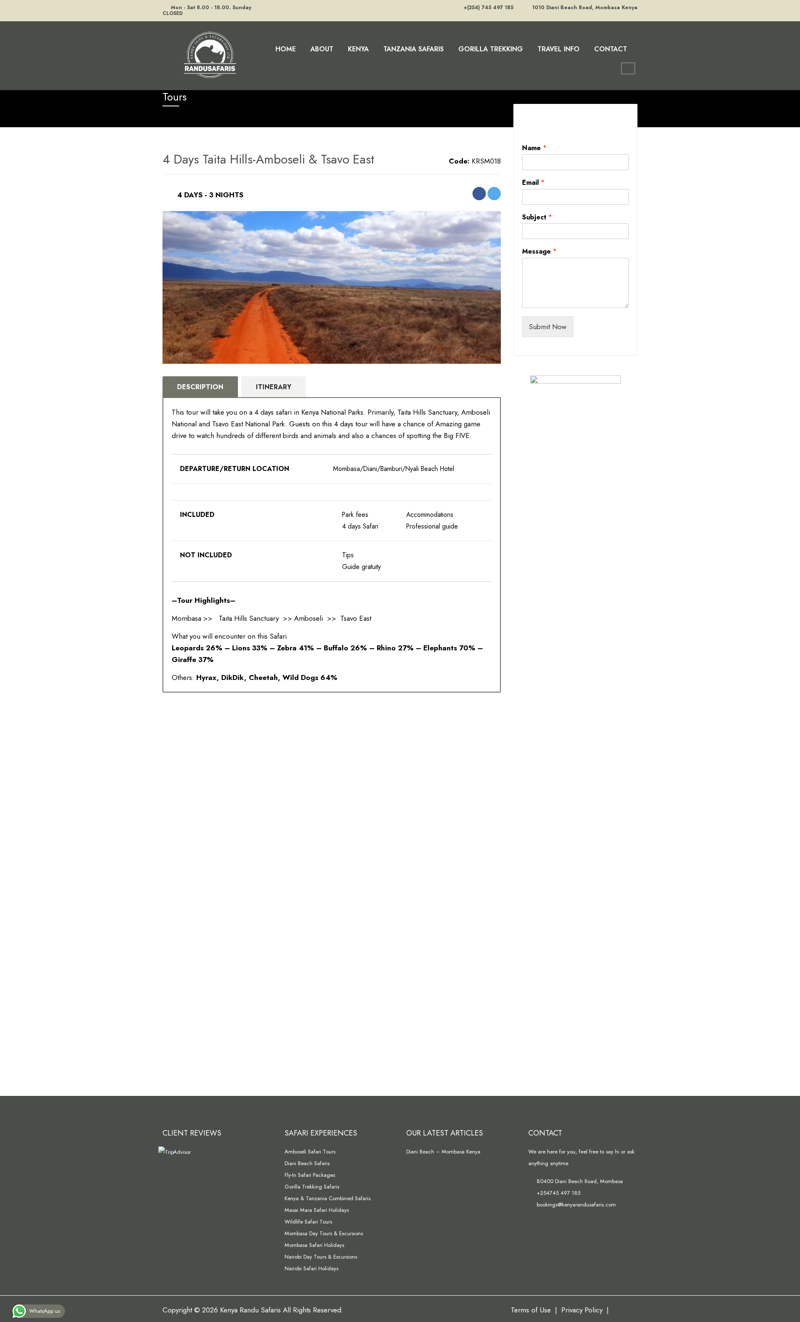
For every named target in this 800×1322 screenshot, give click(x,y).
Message (539, 251)
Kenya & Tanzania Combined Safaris (327, 1198)
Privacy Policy (581, 1310)
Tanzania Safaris (413, 49)
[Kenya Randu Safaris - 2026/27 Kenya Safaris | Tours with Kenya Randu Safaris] (208, 54)
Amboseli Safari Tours (310, 1152)
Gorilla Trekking (490, 49)
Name (534, 148)
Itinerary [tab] (273, 387)
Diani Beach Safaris (307, 1163)
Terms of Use (531, 1310)
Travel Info (559, 49)
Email (533, 183)
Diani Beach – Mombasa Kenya (443, 1152)
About (321, 49)
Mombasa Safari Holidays (314, 1245)
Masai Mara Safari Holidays (317, 1210)
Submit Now (548, 327)
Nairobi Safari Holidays (311, 1268)
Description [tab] (200, 387)
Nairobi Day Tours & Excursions (321, 1257)
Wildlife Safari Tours (308, 1222)
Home (285, 49)
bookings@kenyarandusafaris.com (575, 1205)
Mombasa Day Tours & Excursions (324, 1233)
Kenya (358, 49)
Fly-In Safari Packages (310, 1175)
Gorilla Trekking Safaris (312, 1187)
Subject (537, 217)
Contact (610, 49)
